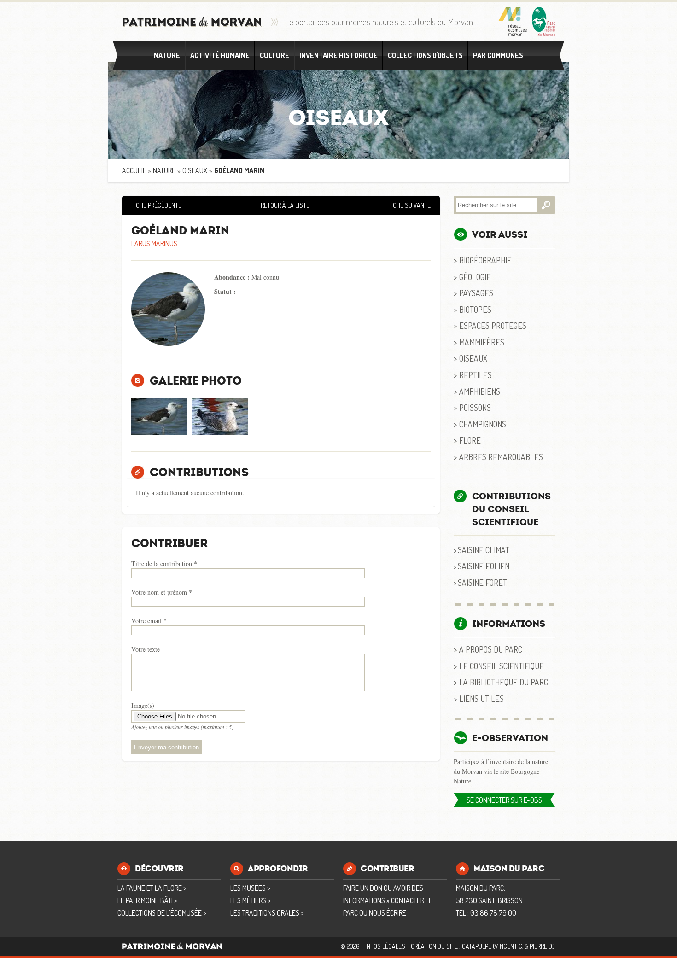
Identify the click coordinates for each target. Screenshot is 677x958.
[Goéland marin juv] (220, 416)
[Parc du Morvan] (543, 21)
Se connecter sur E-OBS (504, 800)
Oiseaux (194, 170)
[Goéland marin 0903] (159, 416)
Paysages (476, 292)
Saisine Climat (483, 549)
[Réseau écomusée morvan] (512, 21)
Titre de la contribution (164, 563)
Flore (470, 440)
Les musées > (250, 888)
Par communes (498, 55)
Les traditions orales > (266, 912)
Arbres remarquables (501, 456)
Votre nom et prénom (161, 592)
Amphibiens (479, 391)
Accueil (134, 170)
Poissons (475, 407)
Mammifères (481, 342)
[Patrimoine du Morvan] (192, 22)
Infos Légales (385, 946)
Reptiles (475, 374)
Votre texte (145, 649)
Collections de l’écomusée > (161, 912)
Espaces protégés (492, 325)
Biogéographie (485, 260)
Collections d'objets (425, 55)
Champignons (482, 424)
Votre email (149, 620)
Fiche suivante (409, 205)
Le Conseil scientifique (501, 665)
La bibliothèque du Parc (503, 682)
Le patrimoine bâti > (147, 900)
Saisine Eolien (483, 566)
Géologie (475, 276)
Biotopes (475, 309)
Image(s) (142, 705)
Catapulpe (476, 946)
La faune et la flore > (151, 888)
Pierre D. (541, 946)
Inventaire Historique (338, 55)
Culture (274, 55)
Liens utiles (481, 698)
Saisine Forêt (482, 582)
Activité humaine (220, 55)
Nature (167, 55)
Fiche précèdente (156, 205)
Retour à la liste (285, 205)
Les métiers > (250, 900)
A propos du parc (490, 649)
